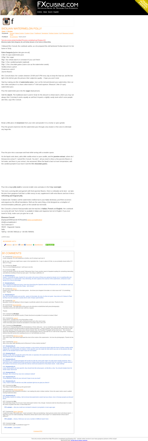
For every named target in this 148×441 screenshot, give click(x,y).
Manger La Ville (18, 336)
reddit (22, 244)
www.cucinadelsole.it (34, 220)
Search (50, 12)
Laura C (15, 318)
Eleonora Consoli (68, 33)
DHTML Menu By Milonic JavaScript (79, 440)
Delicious (9, 244)
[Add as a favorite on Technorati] (49, 244)
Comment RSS (37, 431)
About (45, 12)
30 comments (14, 37)
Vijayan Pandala (18, 389)
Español (56, 12)
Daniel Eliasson (17, 256)
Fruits (11, 35)
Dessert (12, 33)
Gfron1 (15, 289)
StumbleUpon (39, 244)
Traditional (37, 33)
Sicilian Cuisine (53, 33)
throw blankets (17, 305)
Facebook (29, 244)
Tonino (15, 341)
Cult (60, 33)
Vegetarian (45, 33)
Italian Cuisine (19, 33)
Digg (16, 244)
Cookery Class (29, 33)
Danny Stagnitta (18, 411)
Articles (39, 12)
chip (14, 300)
